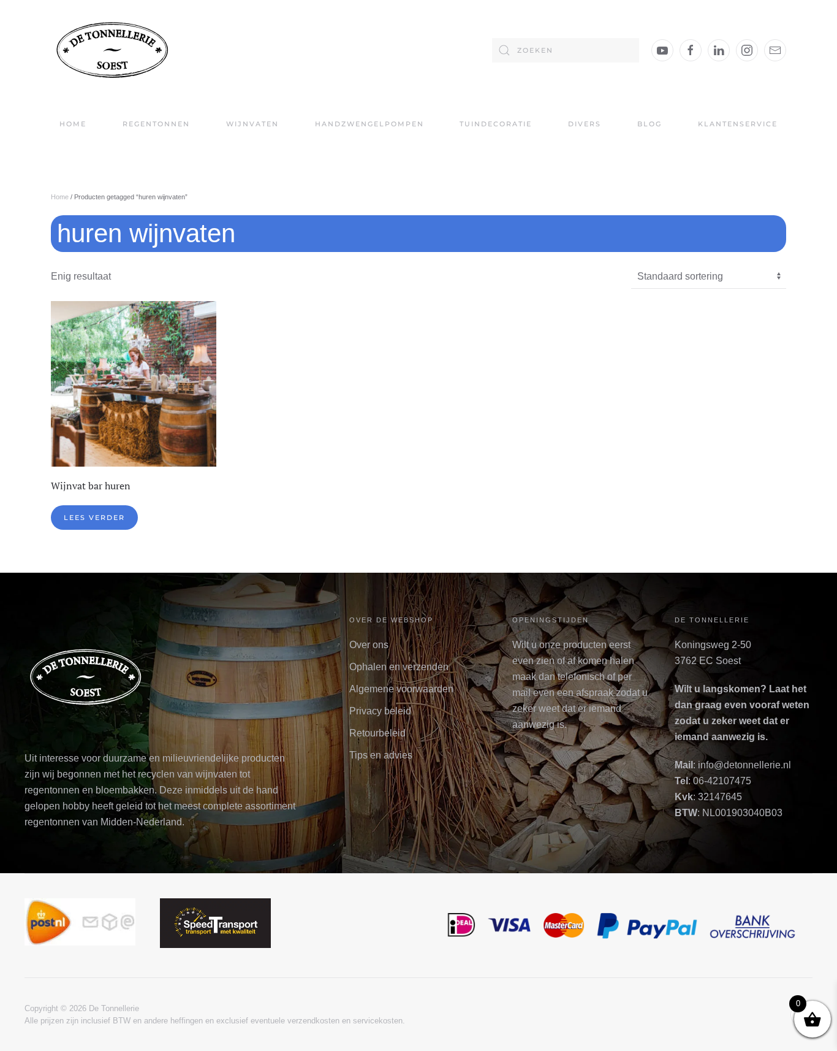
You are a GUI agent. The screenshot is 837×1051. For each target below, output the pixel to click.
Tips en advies (380, 755)
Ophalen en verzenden (399, 667)
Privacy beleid (380, 711)
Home (72, 124)
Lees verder (94, 517)
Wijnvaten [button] (252, 124)
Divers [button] (584, 124)
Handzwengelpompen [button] (369, 124)
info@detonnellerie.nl (744, 765)
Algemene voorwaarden (401, 689)
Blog (649, 124)
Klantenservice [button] (738, 124)
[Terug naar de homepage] (112, 50)
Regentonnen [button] (156, 124)
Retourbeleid (377, 733)
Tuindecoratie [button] (496, 124)
